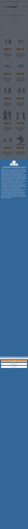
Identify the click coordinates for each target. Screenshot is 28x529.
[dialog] (14, 344)
